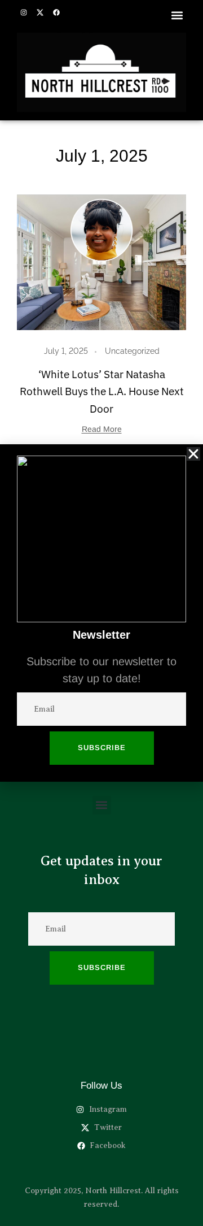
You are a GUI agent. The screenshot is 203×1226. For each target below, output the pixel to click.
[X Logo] (40, 12)
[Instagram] (23, 12)
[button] (176, 15)
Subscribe (102, 967)
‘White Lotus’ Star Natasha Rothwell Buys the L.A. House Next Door (102, 391)
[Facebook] (56, 12)
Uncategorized (132, 351)
